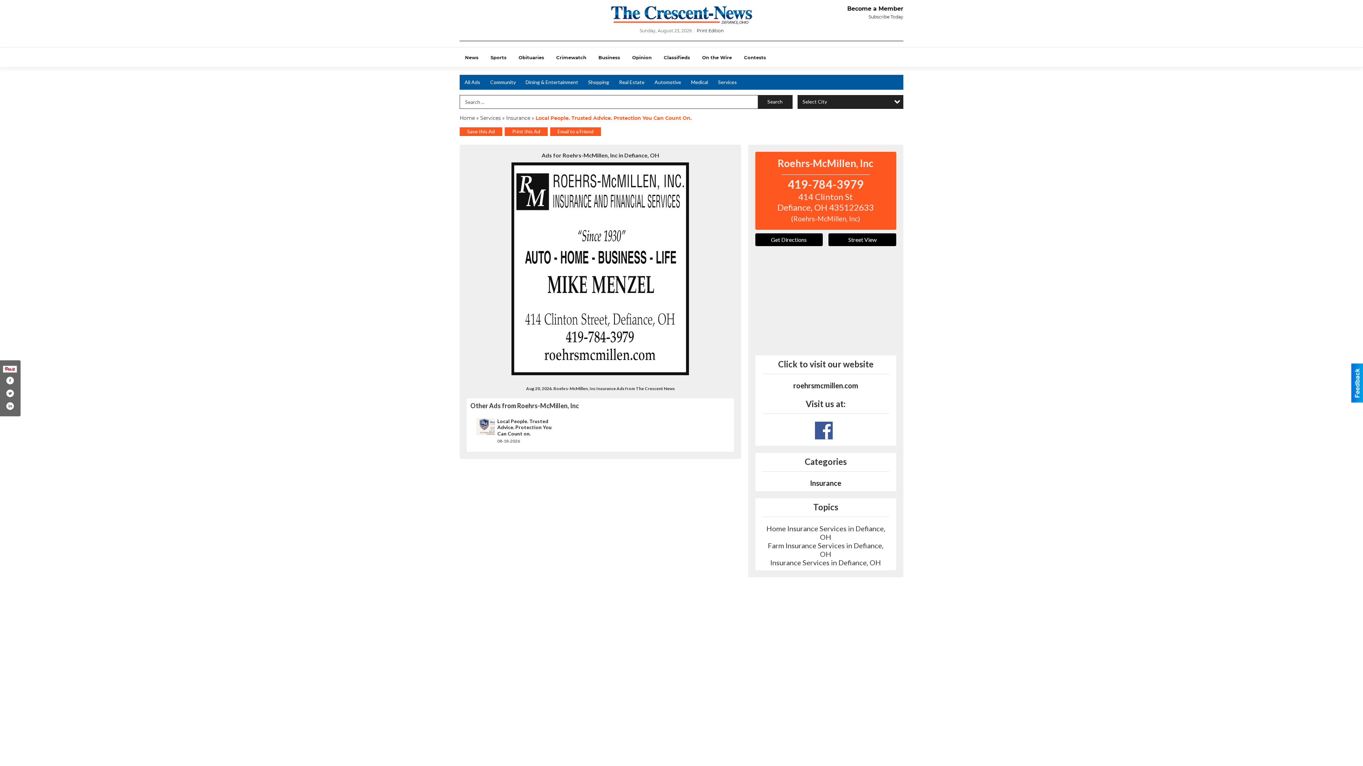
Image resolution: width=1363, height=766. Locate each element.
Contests (755, 57)
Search (775, 102)
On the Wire (717, 57)
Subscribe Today (886, 17)
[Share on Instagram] (10, 406)
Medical (699, 82)
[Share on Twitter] (10, 393)
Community (503, 82)
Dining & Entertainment (552, 82)
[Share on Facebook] (10, 380)
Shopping (598, 82)
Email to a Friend (575, 131)
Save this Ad (481, 131)
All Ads (472, 82)
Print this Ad (526, 131)
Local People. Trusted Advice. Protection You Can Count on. (524, 427)
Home (467, 118)
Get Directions (789, 239)
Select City (815, 102)
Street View (862, 239)
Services (727, 82)
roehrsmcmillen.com (825, 385)
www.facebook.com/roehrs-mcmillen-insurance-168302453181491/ (824, 430)
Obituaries (531, 57)
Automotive (668, 82)
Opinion (642, 57)
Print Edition (710, 30)
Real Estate (632, 82)
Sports (499, 57)
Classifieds (677, 57)
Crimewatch (571, 57)
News (471, 57)
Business (609, 57)
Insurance (518, 118)
